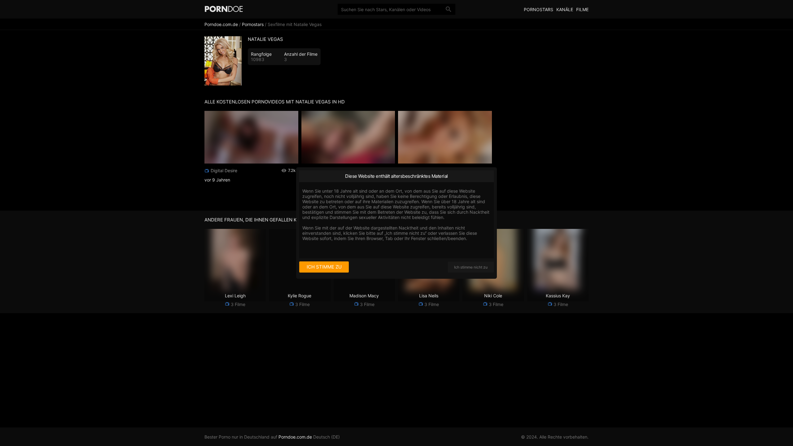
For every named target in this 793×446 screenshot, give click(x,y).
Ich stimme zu (324, 267)
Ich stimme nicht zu (471, 267)
